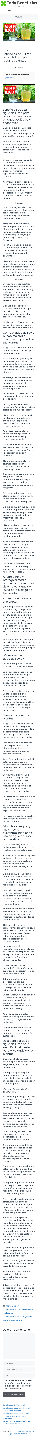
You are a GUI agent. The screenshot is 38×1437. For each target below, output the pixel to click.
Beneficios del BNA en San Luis (14, 1405)
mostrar (9, 78)
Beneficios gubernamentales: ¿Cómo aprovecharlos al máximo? (17, 1422)
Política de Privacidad (19, 1431)
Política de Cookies (22, 1434)
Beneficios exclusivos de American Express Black (16, 1417)
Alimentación (12, 1306)
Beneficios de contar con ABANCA (16, 1413)
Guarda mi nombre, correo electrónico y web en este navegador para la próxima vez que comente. (19, 1384)
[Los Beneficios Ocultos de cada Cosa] (19, 4)
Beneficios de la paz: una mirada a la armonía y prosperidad (16, 1409)
